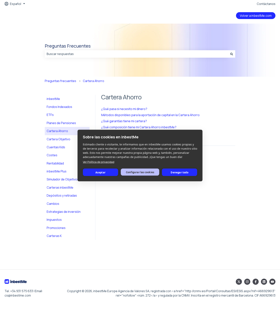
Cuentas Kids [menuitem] (56, 147)
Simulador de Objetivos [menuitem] (63, 179)
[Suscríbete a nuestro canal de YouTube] (272, 282)
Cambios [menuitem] (53, 204)
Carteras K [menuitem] (54, 236)
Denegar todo (179, 172)
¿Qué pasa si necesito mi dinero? (124, 109)
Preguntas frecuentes (60, 81)
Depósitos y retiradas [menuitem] (62, 195)
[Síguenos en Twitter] (239, 282)
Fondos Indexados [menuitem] (59, 107)
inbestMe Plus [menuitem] (56, 171)
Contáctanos (266, 4)
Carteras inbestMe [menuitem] (60, 187)
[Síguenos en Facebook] (256, 282)
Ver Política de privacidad (98, 162)
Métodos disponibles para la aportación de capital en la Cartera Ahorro (150, 115)
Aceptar (100, 172)
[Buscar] (231, 53)
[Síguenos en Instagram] (247, 282)
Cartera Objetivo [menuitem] (58, 139)
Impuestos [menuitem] (54, 220)
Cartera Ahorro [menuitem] (57, 131)
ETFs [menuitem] (50, 115)
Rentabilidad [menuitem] (55, 163)
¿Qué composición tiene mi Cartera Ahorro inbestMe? (138, 127)
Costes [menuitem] (52, 155)
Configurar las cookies (140, 172)
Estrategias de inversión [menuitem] (64, 212)
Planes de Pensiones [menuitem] (61, 123)
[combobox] (136, 53)
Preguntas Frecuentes (68, 46)
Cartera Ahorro (93, 81)
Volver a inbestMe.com (256, 16)
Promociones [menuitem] (56, 228)
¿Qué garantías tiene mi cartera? (124, 121)
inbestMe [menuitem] (53, 99)
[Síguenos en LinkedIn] (264, 282)
